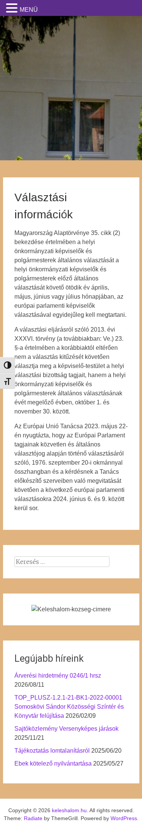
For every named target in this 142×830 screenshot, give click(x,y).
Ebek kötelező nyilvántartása (53, 763)
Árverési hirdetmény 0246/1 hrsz (57, 675)
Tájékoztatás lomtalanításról (52, 750)
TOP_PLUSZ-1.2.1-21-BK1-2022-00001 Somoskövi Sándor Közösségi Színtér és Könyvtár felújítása (69, 706)
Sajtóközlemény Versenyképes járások (66, 728)
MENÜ (29, 9)
